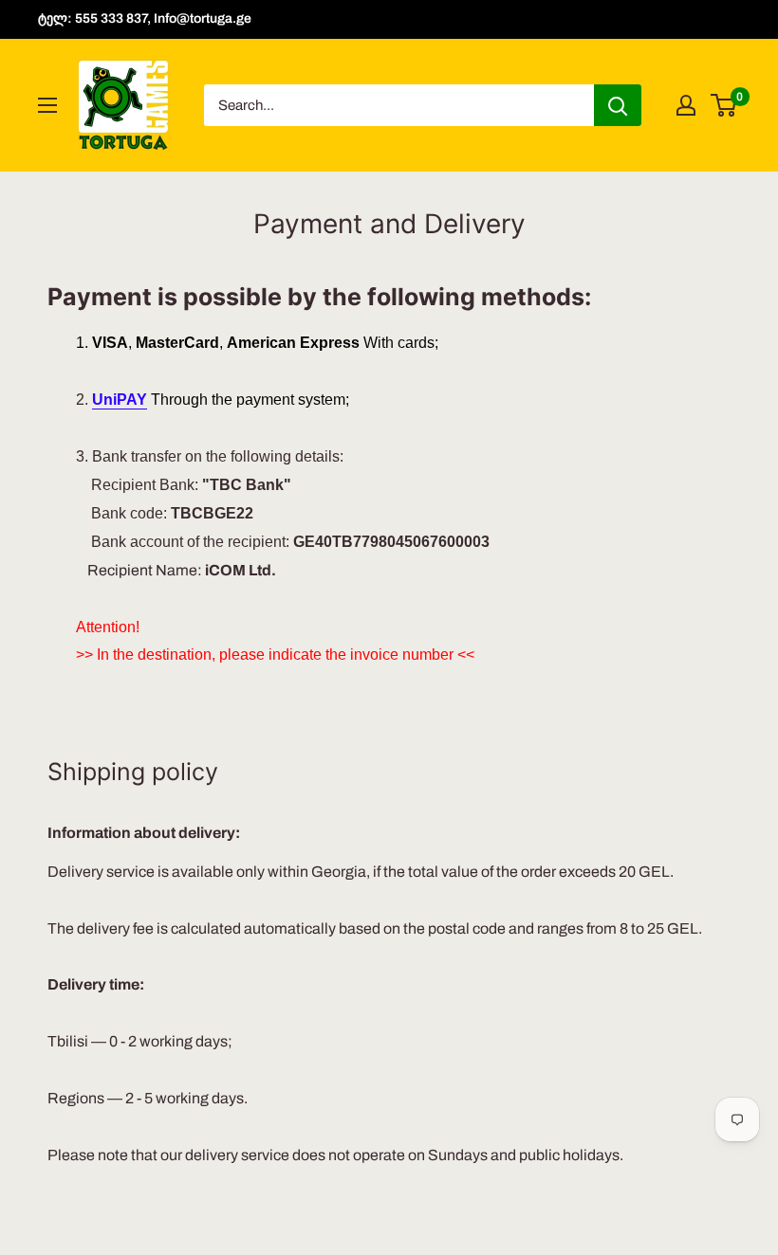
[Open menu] (47, 105)
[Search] (617, 105)
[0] (724, 105)
